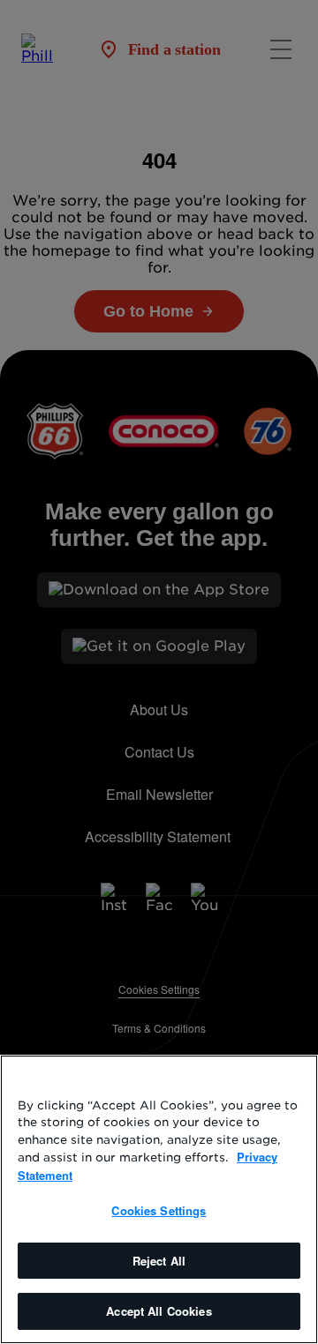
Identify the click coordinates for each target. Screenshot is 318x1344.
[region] (159, 1199)
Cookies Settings (158, 1210)
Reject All (159, 1260)
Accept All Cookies (158, 1311)
